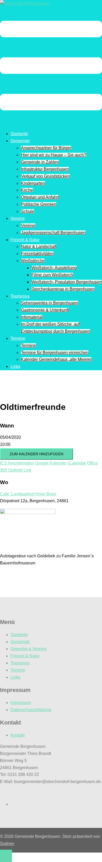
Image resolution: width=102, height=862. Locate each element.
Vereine (17, 218)
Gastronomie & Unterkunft (45, 310)
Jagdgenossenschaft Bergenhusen (53, 232)
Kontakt (17, 735)
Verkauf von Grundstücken (45, 176)
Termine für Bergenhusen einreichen (54, 352)
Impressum (20, 702)
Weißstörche (32, 260)
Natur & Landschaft (38, 246)
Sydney (7, 843)
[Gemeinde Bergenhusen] (25, 3)
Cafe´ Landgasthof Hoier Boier (28, 494)
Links (15, 366)
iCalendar (77, 463)
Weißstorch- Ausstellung (54, 268)
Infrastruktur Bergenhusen (45, 169)
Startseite (19, 133)
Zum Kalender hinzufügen (36, 454)
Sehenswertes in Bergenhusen (49, 303)
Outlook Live (19, 470)
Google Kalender (51, 463)
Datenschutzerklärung (30, 709)
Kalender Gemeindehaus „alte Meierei (56, 359)
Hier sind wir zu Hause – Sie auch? (53, 155)
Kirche (27, 190)
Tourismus (20, 296)
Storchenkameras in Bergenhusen (63, 289)
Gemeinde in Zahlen (40, 162)
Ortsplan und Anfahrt (40, 197)
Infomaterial (32, 317)
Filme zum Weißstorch (52, 275)
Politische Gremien (38, 204)
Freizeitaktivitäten (37, 253)
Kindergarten (33, 183)
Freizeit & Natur (24, 239)
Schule (27, 211)
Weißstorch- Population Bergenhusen (66, 282)
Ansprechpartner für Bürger (46, 148)
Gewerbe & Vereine (28, 649)
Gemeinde (20, 141)
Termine (17, 338)
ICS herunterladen (17, 463)
